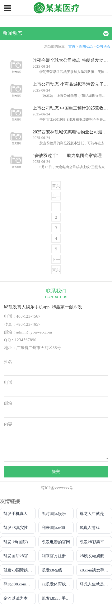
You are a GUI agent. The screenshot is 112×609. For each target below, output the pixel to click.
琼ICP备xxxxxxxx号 (57, 488)
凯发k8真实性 (15, 527)
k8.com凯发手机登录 (96, 570)
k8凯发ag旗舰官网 (96, 555)
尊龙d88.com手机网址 (19, 584)
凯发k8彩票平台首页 (96, 542)
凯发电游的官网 (56, 542)
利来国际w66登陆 (57, 527)
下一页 (56, 260)
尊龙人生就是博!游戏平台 (96, 584)
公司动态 (103, 46)
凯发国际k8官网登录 (19, 555)
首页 (71, 46)
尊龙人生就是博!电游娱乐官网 (96, 513)
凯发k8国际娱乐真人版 (19, 570)
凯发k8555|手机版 (58, 598)
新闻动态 (86, 46)
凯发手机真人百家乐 (19, 513)
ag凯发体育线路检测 (58, 584)
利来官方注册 (54, 555)
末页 (56, 270)
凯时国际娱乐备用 (58, 513)
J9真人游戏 (90, 527)
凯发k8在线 (52, 570)
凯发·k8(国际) (15, 542)
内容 (8, 424)
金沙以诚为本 (15, 598)
